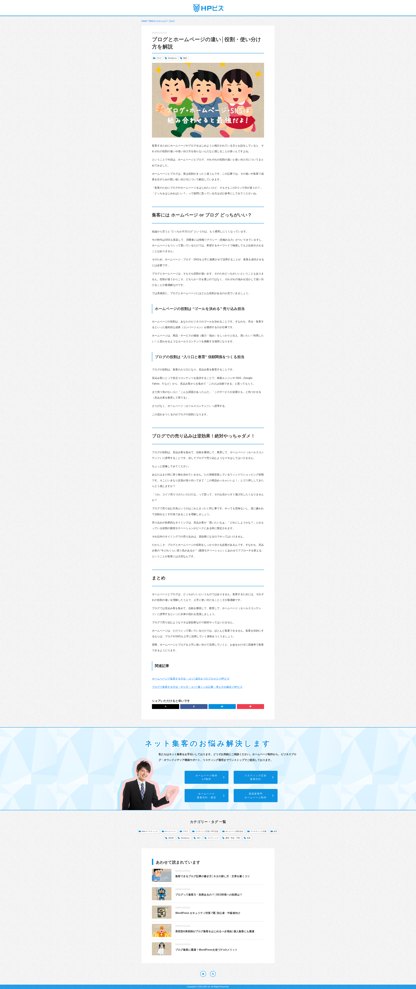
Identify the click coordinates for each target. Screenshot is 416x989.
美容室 (171, 838)
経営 (275, 831)
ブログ (172, 21)
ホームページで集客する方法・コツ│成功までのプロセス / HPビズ (190, 678)
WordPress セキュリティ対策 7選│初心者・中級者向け (207, 913)
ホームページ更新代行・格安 (206, 795)
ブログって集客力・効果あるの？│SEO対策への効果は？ (208, 894)
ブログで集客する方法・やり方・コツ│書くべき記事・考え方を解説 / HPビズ (197, 687)
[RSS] (213, 974)
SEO (199, 838)
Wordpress (172, 58)
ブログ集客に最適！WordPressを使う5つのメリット (206, 949)
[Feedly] (203, 974)
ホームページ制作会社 (234, 831)
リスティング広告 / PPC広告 (206, 831)
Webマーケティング (158, 21)
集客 (185, 58)
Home (144, 21)
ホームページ (170, 831)
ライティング (213, 838)
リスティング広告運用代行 (256, 777)
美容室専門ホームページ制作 (256, 795)
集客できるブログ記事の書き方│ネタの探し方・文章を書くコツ (212, 876)
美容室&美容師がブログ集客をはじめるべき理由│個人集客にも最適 (214, 931)
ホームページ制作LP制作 (206, 777)
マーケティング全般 (258, 831)
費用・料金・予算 (233, 838)
